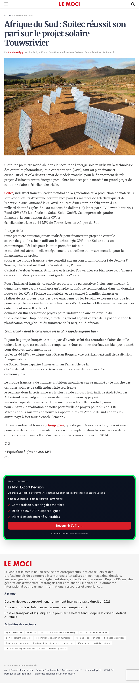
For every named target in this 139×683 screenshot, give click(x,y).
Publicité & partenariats (47, 670)
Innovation (68, 643)
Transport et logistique (17, 643)
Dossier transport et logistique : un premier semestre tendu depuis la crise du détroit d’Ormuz (65, 615)
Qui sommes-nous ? (72, 670)
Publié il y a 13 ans (38, 52)
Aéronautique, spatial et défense (94, 643)
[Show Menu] (6, 4)
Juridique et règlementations (20, 648)
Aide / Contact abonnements (18, 670)
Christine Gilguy (15, 52)
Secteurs (79, 52)
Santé (42, 648)
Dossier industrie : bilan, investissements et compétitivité (45, 607)
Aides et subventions (23, 15)
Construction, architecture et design (58, 632)
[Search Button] (133, 4)
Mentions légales (93, 670)
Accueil (7, 15)
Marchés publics (57, 648)
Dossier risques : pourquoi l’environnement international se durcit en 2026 (57, 601)
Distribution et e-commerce (94, 632)
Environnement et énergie (18, 638)
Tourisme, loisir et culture (46, 643)
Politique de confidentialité (17, 673)
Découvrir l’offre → (69, 525)
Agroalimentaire (14, 632)
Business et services (114, 638)
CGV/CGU (108, 670)
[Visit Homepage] (69, 4)
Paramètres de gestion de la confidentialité (54, 673)
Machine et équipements (88, 638)
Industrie (31, 632)
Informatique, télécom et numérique (53, 638)
